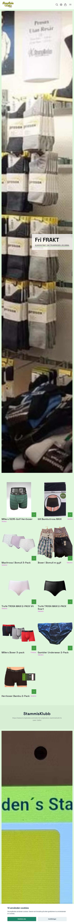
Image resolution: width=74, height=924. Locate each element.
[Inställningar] (61, 4)
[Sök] (57, 4)
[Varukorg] (65, 4)
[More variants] (34, 514)
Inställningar (52, 919)
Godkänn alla (22, 919)
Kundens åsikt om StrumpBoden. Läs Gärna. (52, 245)
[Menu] (70, 4)
